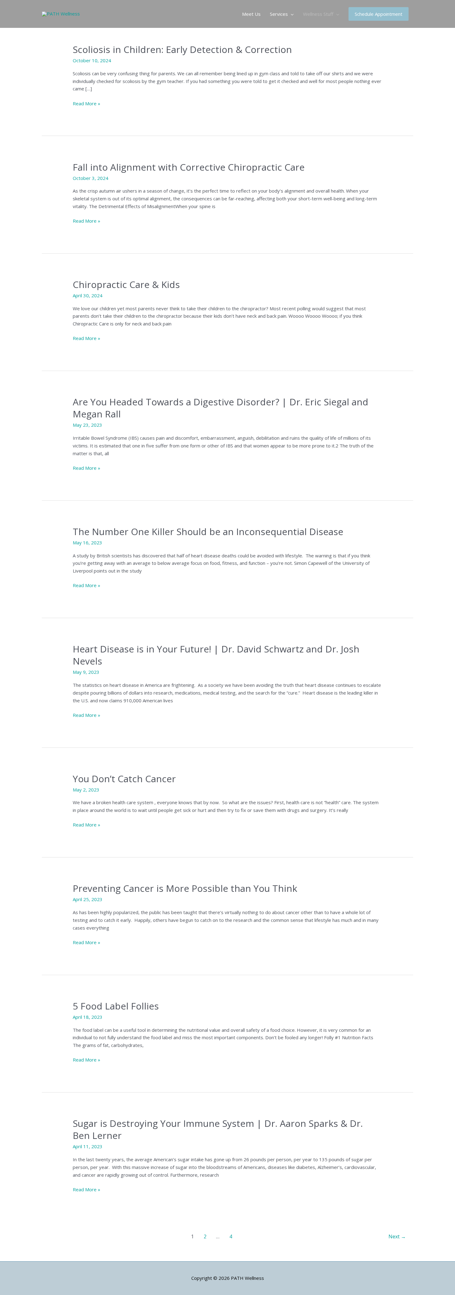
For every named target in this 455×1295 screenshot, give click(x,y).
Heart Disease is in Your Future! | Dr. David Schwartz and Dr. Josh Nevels (216, 655)
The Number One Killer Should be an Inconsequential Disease (208, 531)
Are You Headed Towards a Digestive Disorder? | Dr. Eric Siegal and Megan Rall (220, 407)
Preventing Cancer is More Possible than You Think (185, 888)
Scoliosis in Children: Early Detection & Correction (182, 49)
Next (397, 1236)
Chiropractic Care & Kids (126, 284)
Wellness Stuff (318, 14)
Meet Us (251, 14)
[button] (379, 14)
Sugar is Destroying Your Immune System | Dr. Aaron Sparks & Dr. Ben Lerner (218, 1129)
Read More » (86, 103)
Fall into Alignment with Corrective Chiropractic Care (189, 167)
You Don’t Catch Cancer (124, 778)
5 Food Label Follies (116, 1006)
